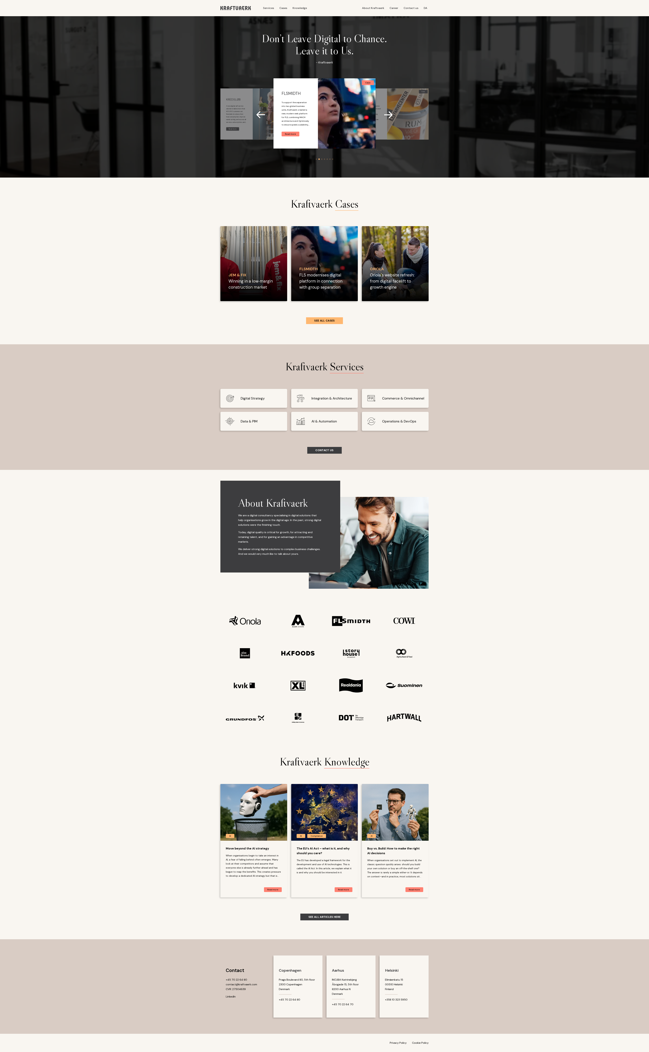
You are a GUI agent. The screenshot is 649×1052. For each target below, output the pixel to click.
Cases (283, 8)
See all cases (324, 320)
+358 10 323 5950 (396, 999)
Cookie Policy (420, 1043)
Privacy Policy (398, 1043)
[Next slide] (386, 115)
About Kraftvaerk (373, 8)
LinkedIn (231, 996)
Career (394, 8)
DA (425, 8)
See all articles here (324, 917)
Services (268, 8)
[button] (316, 159)
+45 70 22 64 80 (236, 979)
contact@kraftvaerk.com (241, 984)
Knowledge (300, 8)
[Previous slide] (262, 115)
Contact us (411, 8)
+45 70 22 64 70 (342, 1004)
